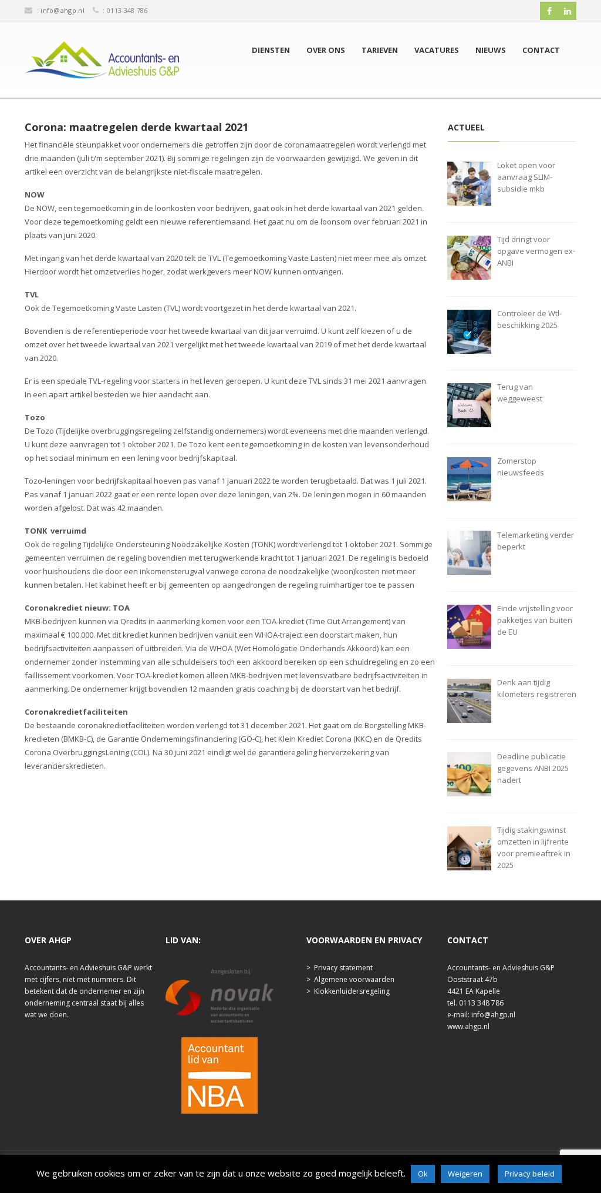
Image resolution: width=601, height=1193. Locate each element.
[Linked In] (567, 11)
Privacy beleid (530, 1173)
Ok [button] (423, 1173)
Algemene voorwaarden (354, 979)
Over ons (325, 50)
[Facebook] (549, 11)
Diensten (271, 50)
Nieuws (490, 50)
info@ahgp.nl (62, 10)
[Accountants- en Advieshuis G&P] (102, 63)
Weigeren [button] (465, 1173)
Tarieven (380, 50)
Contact (541, 50)
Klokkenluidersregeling (352, 991)
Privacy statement (343, 968)
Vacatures (436, 50)
